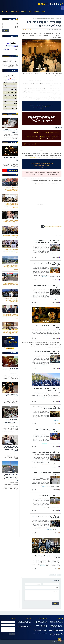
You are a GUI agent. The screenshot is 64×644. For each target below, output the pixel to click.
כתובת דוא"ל (16, 27)
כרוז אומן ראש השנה (53, 574)
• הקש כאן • (41, 108)
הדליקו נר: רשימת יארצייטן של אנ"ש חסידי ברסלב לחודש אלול (10, 159)
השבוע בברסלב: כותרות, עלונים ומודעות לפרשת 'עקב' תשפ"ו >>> (10, 130)
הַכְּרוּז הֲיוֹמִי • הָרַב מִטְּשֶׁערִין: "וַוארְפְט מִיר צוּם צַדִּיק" (11, 395)
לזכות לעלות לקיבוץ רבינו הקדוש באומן (42, 107)
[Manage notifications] (61, 641)
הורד (43, 226)
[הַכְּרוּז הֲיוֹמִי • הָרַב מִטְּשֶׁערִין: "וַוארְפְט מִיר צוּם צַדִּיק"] (10, 387)
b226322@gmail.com (34, 157)
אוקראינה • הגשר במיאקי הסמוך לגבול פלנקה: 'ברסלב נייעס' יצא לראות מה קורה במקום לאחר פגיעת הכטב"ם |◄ (10, 477)
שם (17, 23)
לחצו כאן (54, 630)
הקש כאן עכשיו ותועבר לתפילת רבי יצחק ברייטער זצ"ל (42, 105)
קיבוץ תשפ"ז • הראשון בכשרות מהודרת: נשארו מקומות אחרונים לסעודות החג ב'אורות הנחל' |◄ (10, 422)
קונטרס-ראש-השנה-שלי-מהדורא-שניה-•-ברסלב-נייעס (53, 226)
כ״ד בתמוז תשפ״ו (54, 29)
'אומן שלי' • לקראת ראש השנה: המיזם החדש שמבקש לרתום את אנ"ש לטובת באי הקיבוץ (10, 448)
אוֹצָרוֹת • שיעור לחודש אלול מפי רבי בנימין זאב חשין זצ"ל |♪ (10, 370)
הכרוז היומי (59, 574)
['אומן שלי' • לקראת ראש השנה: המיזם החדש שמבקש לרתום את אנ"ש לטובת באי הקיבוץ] (10, 440)
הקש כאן (37, 183)
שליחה (5, 30)
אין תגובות (47, 29)
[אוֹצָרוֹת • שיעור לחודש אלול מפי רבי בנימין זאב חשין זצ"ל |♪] (10, 361)
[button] (62, 8)
